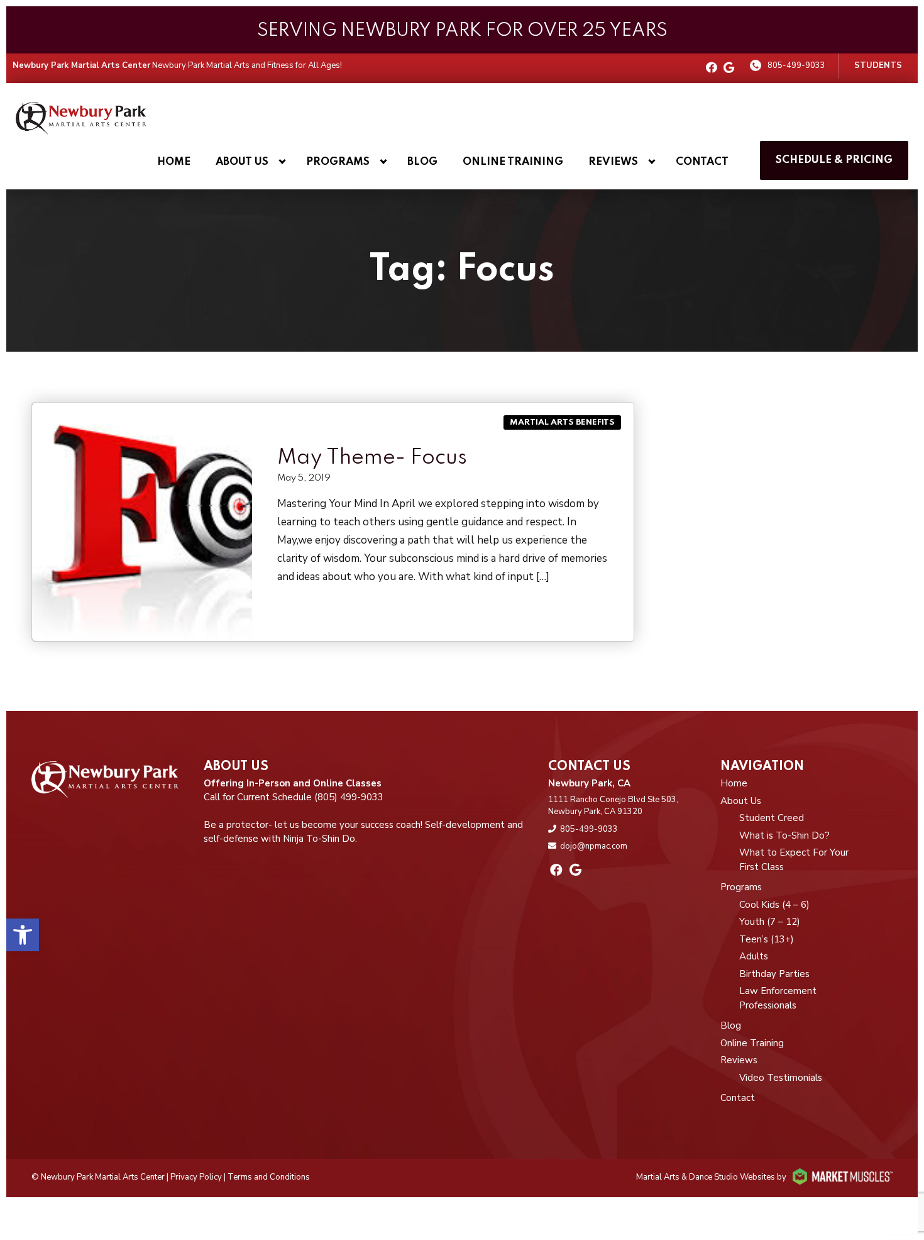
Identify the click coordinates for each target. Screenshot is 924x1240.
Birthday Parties (774, 974)
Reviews (613, 162)
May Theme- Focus (372, 458)
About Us (242, 162)
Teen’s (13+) (766, 939)
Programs (338, 162)
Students (878, 65)
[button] (22, 935)
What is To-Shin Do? (784, 835)
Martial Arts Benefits (562, 422)
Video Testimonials (780, 1077)
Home (173, 162)
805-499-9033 (796, 65)
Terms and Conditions (269, 1177)
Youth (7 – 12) (769, 921)
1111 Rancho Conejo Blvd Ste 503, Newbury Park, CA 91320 (613, 806)
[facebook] (711, 68)
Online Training (513, 162)
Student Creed (771, 818)
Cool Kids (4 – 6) (774, 904)
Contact (702, 162)
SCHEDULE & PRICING (834, 160)
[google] (728, 68)
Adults (753, 956)
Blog (422, 162)
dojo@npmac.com (593, 846)
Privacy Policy (196, 1177)
